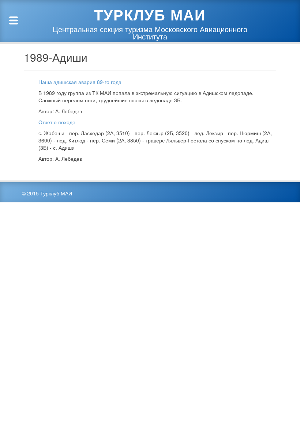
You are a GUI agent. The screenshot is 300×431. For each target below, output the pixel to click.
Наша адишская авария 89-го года (79, 81)
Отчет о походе (56, 122)
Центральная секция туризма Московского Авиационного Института (150, 33)
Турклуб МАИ (150, 14)
